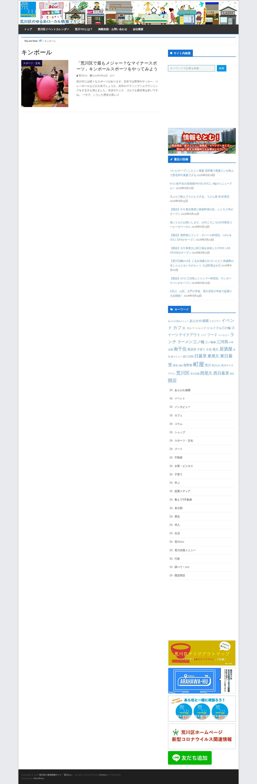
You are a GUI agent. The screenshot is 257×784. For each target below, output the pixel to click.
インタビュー (182, 406)
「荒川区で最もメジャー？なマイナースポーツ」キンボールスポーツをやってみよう (117, 65)
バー (203, 335)
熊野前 (187, 365)
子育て (201, 349)
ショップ (200, 328)
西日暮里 (221, 373)
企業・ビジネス (184, 465)
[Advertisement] (202, 99)
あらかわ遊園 (199, 321)
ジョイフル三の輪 (219, 328)
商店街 (191, 349)
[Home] (40, 40)
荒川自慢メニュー (185, 550)
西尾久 (206, 373)
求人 (177, 524)
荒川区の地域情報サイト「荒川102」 (56, 775)
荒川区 (183, 373)
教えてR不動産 (183, 499)
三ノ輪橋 (210, 342)
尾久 (216, 349)
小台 (209, 349)
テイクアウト (189, 335)
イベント (180, 398)
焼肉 (181, 365)
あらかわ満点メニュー (178, 321)
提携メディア (182, 491)
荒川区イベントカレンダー (53, 29)
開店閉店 (180, 575)
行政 (177, 558)
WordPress (38, 778)
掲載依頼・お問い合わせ (112, 29)
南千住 (180, 348)
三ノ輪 (199, 342)
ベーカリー (223, 335)
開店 (172, 380)
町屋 (198, 364)
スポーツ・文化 (31, 63)
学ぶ (177, 482)
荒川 (208, 365)
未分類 (178, 508)
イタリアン (215, 321)
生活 (177, 533)
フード (212, 335)
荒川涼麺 (194, 373)
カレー (191, 328)
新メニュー (176, 356)
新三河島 (188, 356)
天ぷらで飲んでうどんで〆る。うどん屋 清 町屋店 (199, 196)
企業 (170, 349)
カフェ (179, 327)
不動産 (178, 457)
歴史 (175, 365)
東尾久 (213, 356)
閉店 (232, 373)
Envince (103, 775)
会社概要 (138, 29)
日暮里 (200, 355)
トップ (28, 29)
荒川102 (216, 365)
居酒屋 (225, 348)
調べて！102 (182, 566)
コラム (178, 423)
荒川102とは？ (84, 29)
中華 (231, 342)
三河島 (222, 341)
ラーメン (184, 342)
